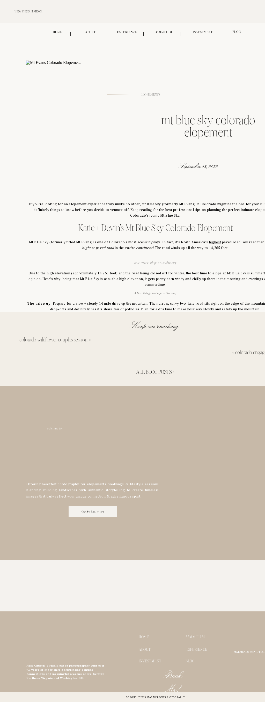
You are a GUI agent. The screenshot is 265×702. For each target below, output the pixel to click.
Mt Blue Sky (151, 204)
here (161, 412)
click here (125, 428)
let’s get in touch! (155, 471)
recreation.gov (227, 346)
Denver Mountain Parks (157, 357)
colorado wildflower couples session (53, 339)
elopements (150, 94)
